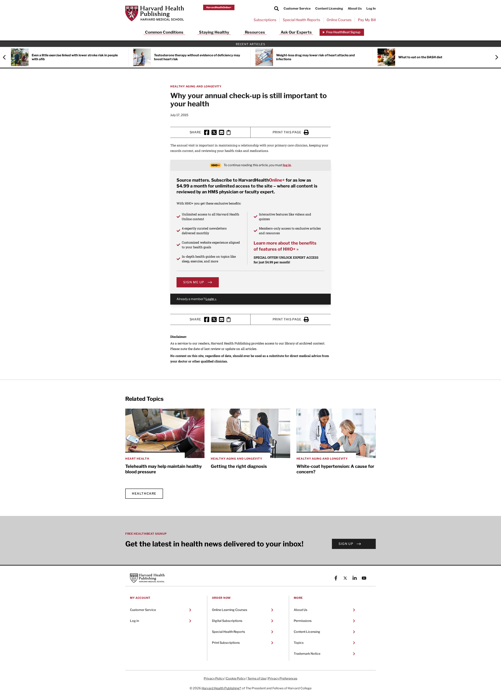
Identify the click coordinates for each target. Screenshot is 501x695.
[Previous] (6, 57)
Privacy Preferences (282, 678)
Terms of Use (256, 678)
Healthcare (144, 493)
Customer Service (297, 8)
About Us (355, 8)
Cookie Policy (236, 678)
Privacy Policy (214, 678)
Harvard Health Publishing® (221, 688)
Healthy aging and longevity (196, 86)
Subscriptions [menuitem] (265, 20)
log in (287, 165)
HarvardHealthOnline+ (218, 7)
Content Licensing (329, 8)
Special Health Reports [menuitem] (301, 20)
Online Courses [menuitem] (339, 20)
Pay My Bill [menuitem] (367, 20)
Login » (210, 299)
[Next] (494, 57)
